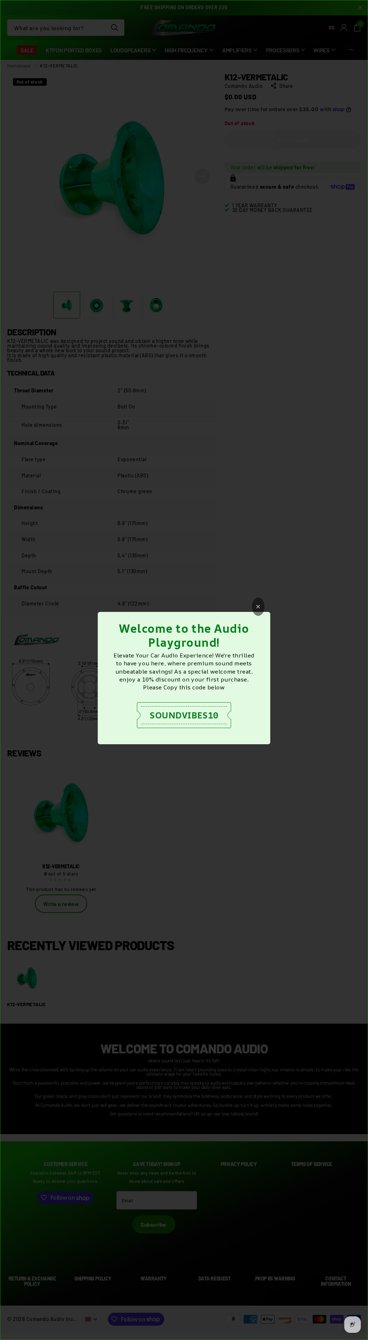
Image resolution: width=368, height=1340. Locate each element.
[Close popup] (258, 607)
